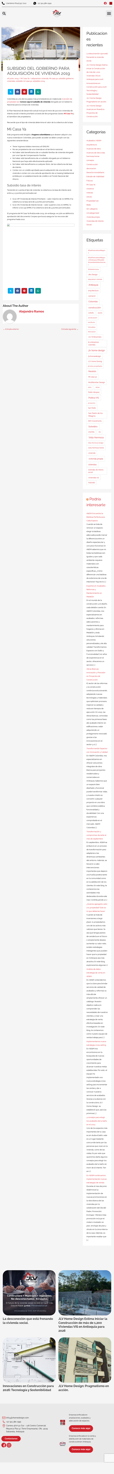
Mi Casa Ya (25, 78)
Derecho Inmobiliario (95, 172)
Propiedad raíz (92, 201)
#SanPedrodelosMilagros (96, 251)
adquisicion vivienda (39, 78)
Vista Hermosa (96, 437)
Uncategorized (92, 213)
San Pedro (92, 408)
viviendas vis (93, 477)
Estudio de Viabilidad (95, 176)
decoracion (91, 168)
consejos (90, 160)
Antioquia (93, 285)
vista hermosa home (96, 448)
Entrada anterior (11, 329)
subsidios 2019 (39, 81)
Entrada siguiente (69, 329)
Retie (88, 205)
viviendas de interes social (95, 471)
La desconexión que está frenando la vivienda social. (97, 57)
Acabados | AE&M (93, 141)
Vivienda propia (93, 217)
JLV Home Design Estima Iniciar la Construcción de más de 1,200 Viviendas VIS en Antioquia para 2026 (96, 72)
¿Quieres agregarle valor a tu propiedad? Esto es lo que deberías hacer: (96, 907)
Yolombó (91, 483)
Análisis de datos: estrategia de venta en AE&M (95, 972)
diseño (100, 313)
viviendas (92, 464)
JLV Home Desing (95, 361)
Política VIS (93, 398)
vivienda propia (96, 459)
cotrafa (91, 313)
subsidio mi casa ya (24, 81)
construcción (94, 307)
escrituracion (92, 318)
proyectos (91, 403)
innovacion (92, 332)
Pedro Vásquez (94, 392)
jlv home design (97, 350)
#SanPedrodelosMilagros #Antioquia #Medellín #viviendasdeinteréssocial (96, 261)
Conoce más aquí (81, 1428)
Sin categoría (91, 209)
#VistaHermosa (93, 269)
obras (98, 387)
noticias (89, 193)
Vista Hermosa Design (95, 443)
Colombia (93, 301)
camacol (92, 296)
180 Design (93, 274)
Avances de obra (93, 149)
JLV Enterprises (94, 337)
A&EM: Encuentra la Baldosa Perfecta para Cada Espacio (95, 517)
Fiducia (89, 181)
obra (89, 387)
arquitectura (91, 145)
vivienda (91, 453)
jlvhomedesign (94, 356)
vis (100, 432)
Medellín (92, 371)
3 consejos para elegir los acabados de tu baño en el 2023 (96, 1121)
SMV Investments (95, 421)
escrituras (91, 322)
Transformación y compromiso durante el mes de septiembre (96, 835)
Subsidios (92, 426)
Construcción (92, 164)
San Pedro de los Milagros (95, 414)
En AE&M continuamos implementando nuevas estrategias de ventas (96, 1179)
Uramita (91, 432)
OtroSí (89, 197)
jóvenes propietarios (95, 366)
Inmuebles (91, 327)
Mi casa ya (53, 78)
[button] (4, 13)
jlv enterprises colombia (93, 343)
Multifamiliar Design (96, 382)
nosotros (90, 189)
